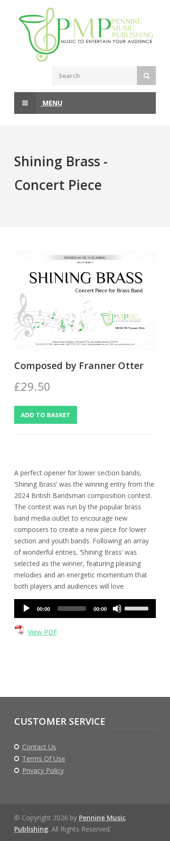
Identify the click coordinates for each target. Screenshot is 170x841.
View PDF (42, 631)
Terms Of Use (43, 759)
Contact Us (39, 747)
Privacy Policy (43, 770)
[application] (85, 608)
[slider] (138, 607)
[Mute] (117, 608)
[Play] (26, 608)
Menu (51, 102)
